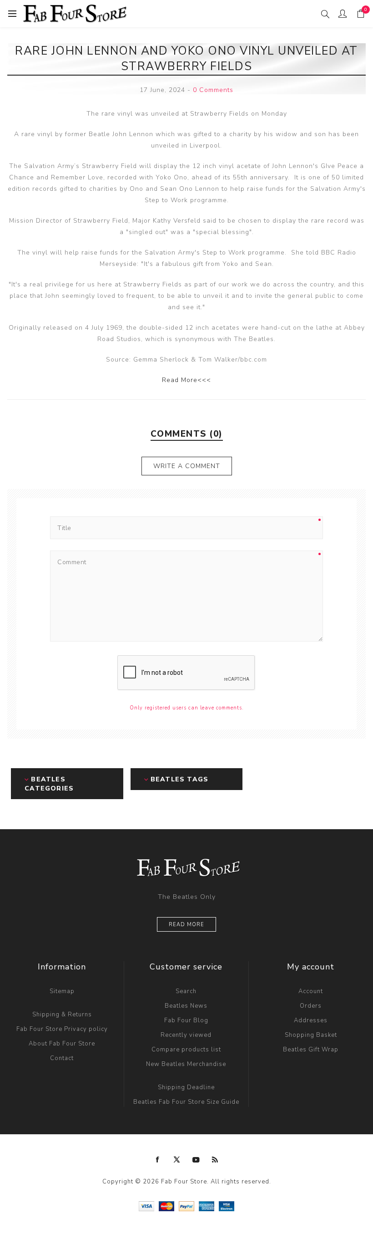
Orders (311, 1006)
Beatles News (186, 1006)
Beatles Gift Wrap (310, 1049)
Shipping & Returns (62, 1014)
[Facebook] (158, 1159)
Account (310, 991)
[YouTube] (196, 1159)
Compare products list (186, 1049)
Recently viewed (186, 1035)
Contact (62, 1058)
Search (186, 991)
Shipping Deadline (186, 1087)
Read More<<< (186, 380)
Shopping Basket (311, 1035)
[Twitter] (177, 1159)
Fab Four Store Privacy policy (62, 1029)
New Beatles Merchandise (186, 1064)
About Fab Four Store (62, 1044)
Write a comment (186, 466)
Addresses (311, 1020)
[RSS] (215, 1159)
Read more (186, 924)
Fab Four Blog (186, 1020)
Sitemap (62, 991)
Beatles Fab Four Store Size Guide (186, 1102)
